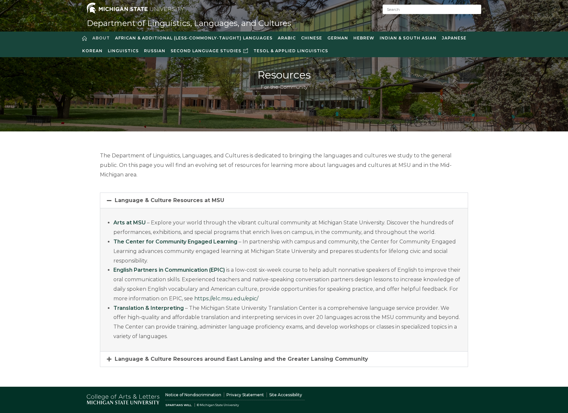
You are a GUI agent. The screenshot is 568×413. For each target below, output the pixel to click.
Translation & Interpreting (148, 308)
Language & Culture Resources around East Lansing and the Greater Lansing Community (241, 359)
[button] (284, 200)
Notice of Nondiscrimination (193, 394)
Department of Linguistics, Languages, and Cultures (189, 23)
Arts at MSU (129, 222)
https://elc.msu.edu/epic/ (225, 298)
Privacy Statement (245, 394)
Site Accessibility (285, 394)
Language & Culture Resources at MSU (169, 200)
